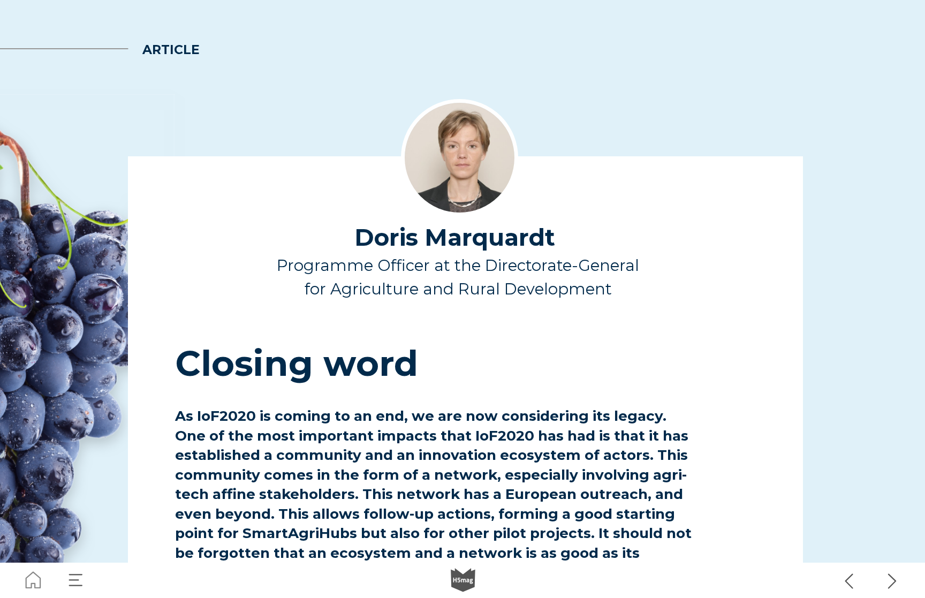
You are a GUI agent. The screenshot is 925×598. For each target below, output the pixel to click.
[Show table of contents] (76, 580)
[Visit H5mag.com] (463, 580)
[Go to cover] (33, 580)
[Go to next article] (892, 580)
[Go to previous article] (849, 580)
